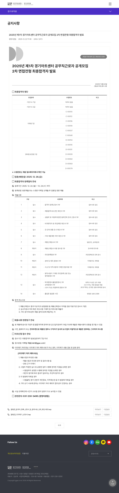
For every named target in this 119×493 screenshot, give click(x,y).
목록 (59, 425)
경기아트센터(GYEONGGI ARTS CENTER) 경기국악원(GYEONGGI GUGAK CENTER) (20, 4)
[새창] (86, 442)
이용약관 (25, 453)
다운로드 (107, 409)
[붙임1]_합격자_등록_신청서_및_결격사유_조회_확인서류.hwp (31, 409)
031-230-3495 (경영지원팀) (36, 396)
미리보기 (98, 409)
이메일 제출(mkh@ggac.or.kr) (33, 343)
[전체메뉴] (110, 4)
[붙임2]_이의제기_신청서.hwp (21, 415)
